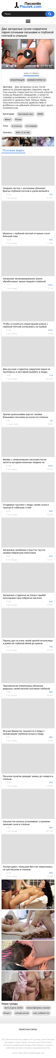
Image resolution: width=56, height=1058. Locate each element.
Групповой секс (25, 114)
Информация (17, 80)
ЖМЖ (40, 114)
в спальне (17, 126)
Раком (18, 119)
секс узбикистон (41, 1013)
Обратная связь (28, 1029)
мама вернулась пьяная (38, 1008)
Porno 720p (17, 1053)
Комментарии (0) (36, 80)
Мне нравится (16, 74)
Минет (8, 119)
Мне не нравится (20, 74)
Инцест (7, 1013)
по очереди (31, 126)
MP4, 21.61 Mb (23, 132)
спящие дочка (22, 1013)
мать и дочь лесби (14, 1008)
